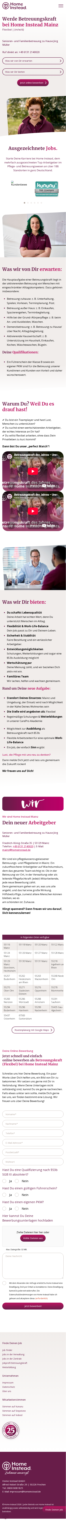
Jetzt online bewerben (31, 82)
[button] (61, 5)
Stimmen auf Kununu (12, 1406)
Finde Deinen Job (54, 1509)
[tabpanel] (19, 189)
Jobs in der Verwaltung (13, 1354)
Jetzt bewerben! (33, 1306)
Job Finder (7, 1350)
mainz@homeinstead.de (16, 850)
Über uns (6, 1391)
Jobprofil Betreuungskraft (14, 1363)
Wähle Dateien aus (33, 1238)
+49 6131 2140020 (29, 52)
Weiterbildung (9, 1367)
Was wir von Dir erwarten (18, 60)
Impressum (7, 1382)
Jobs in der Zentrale (12, 1358)
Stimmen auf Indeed (12, 1415)
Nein (25, 1181)
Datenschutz (8, 1386)
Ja (10, 1181)
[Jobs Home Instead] (14, 5)
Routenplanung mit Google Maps (32, 1029)
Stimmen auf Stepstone (14, 1410)
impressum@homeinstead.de (25, 1491)
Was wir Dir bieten (15, 71)
